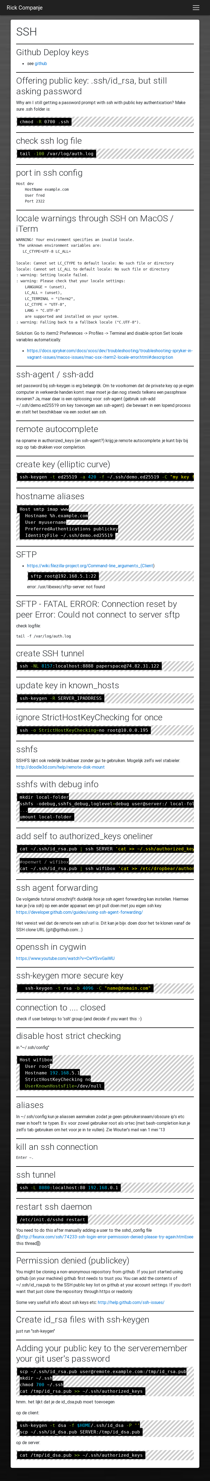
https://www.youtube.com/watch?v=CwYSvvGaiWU (65, 958)
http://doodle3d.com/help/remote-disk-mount (60, 767)
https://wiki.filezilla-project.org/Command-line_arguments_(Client (90, 565)
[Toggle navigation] (196, 7)
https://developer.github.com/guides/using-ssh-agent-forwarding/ (79, 912)
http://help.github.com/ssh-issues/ (131, 1302)
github (41, 63)
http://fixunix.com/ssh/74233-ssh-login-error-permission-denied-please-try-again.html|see (106, 1236)
